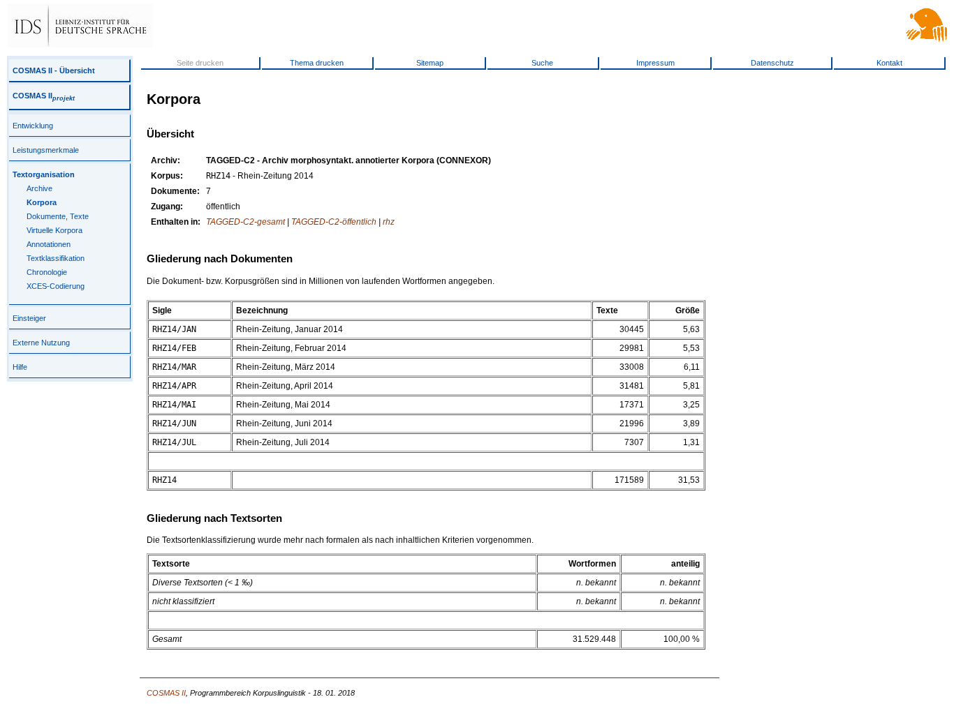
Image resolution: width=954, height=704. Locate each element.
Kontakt (889, 63)
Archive (39, 188)
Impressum (655, 63)
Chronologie (47, 272)
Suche (542, 63)
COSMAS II (44, 95)
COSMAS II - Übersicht (54, 70)
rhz (389, 222)
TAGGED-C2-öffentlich (333, 222)
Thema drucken (317, 63)
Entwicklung (33, 125)
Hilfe (20, 367)
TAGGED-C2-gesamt (245, 222)
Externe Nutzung (41, 342)
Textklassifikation (56, 258)
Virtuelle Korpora (54, 230)
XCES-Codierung (56, 286)
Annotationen (49, 244)
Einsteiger (29, 318)
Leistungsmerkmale (46, 150)
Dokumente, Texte (58, 216)
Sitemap (429, 63)
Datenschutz (772, 63)
